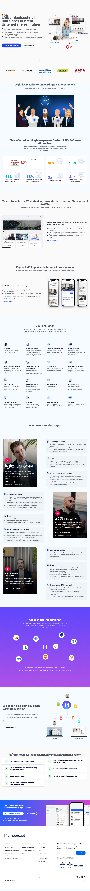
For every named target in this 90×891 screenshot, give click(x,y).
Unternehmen (42, 853)
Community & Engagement (11, 850)
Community (42, 847)
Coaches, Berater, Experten (29, 847)
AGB (22, 877)
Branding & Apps (8, 856)
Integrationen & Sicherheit (11, 858)
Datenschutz (15, 877)
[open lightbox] (45, 111)
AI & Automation (8, 853)
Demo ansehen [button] (31, 813)
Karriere (41, 856)
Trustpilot (49, 47)
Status (26, 877)
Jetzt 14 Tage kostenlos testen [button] (13, 813)
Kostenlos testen (29, 45)
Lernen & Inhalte (8, 847)
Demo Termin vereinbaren (11, 45)
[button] (84, 880)
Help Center (42, 861)
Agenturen (24, 853)
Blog (40, 850)
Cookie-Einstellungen (35, 877)
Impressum (7, 877)
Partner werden (43, 858)
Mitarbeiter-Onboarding (28, 850)
